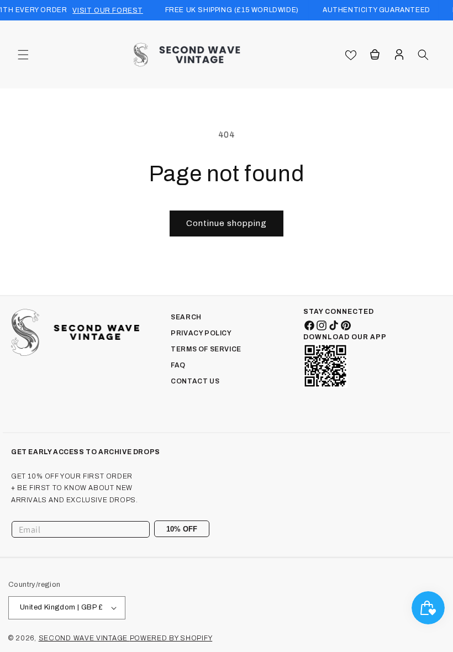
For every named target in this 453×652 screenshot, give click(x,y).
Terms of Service (206, 349)
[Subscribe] (197, 529)
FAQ (178, 365)
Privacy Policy (201, 333)
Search (186, 317)
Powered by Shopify (171, 638)
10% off (181, 529)
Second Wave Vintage (84, 638)
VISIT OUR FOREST (107, 10)
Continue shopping (226, 223)
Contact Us (195, 381)
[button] (23, 55)
